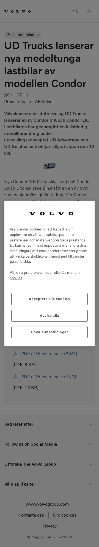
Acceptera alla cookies (49, 299)
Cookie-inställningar (49, 332)
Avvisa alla (49, 316)
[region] (49, 274)
